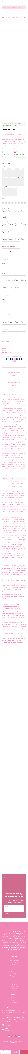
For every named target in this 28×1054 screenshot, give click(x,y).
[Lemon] (6, 202)
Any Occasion (17, 287)
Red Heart (11, 325)
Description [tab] (14, 368)
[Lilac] (9, 202)
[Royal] (12, 203)
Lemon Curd (23, 239)
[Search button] (24, 7)
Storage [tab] (14, 385)
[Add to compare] (3, 341)
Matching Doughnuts (17, 333)
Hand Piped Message (17, 250)
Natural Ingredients (21, 157)
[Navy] (15, 202)
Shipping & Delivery (14, 975)
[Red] (6, 203)
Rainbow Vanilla (4, 217)
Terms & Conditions (14, 960)
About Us (14, 984)
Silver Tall (23, 276)
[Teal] (25, 203)
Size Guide (18, 148)
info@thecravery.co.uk (11, 1030)
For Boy (17, 322)
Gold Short (5, 276)
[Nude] (18, 202)
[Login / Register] (19, 2)
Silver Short (17, 276)
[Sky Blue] (22, 203)
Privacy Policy (14, 958)
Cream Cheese (10, 232)
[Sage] (18, 203)
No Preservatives (20, 154)
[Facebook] (9, 1036)
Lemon (11, 229)
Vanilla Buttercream (4, 225)
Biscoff (23, 229)
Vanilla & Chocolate (17, 212)
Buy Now (23, 1052)
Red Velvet (23, 211)
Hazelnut (4, 232)
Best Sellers (14, 997)
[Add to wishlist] (2, 341)
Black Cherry (17, 239)
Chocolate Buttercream (11, 225)
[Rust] (15, 203)
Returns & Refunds (14, 962)
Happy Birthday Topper (5, 250)
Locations (14, 990)
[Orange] (22, 202)
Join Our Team (14, 986)
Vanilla (4, 211)
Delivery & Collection (8, 151)
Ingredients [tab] (14, 375)
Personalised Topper (11, 250)
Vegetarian (6, 154)
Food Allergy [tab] (14, 379)
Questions (18, 151)
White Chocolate (17, 225)
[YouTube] (19, 1036)
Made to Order (7, 157)
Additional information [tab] (14, 372)
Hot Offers (14, 1002)
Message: (3, 253)
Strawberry (5, 229)
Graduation (23, 325)
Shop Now (14, 988)
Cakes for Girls (16, 352)
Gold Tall (10, 276)
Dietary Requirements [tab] (14, 382)
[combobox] (12, 7)
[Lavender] (3, 202)
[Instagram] (16, 1036)
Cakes (10, 352)
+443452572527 (9, 1025)
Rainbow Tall (23, 280)
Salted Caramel (11, 243)
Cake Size (6, 163)
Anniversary (4, 325)
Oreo (17, 229)
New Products (14, 977)
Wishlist (14, 973)
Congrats (10, 287)
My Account (14, 971)
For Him (4, 322)
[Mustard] (12, 202)
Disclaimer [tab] (14, 389)
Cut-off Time (7, 148)
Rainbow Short (17, 280)
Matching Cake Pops (11, 333)
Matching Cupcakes (4, 333)
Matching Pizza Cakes (23, 333)
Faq (14, 1001)
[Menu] (25, 2)
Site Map (14, 999)
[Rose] (9, 203)
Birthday (4, 287)
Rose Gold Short (4, 280)
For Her (11, 322)
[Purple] (3, 203)
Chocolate (11, 211)
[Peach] (25, 202)
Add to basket (15, 1052)
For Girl (23, 322)
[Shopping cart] (22, 2)
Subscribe (7, 913)
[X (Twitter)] (12, 1036)
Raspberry (11, 239)
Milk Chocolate (23, 224)
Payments (14, 964)
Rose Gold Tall (10, 280)
